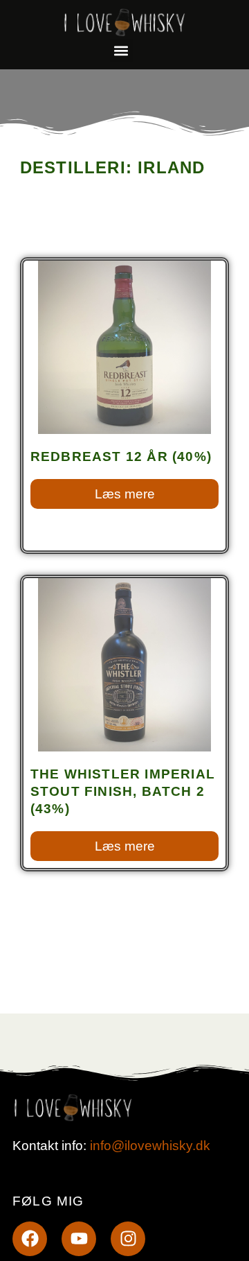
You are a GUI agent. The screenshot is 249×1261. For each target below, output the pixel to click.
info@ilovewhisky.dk (150, 1145)
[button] (121, 50)
